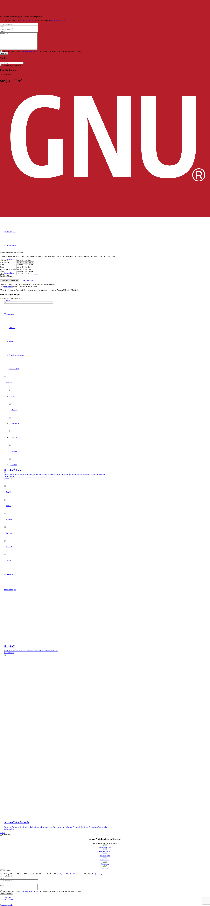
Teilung (2, 272)
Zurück (2, 833)
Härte (2, 267)
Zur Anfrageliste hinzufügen (9, 280)
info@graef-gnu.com (57, 20)
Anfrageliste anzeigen (26, 280)
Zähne (2, 274)
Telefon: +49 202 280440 (67, 874)
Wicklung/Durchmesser (8, 269)
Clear (36, 274)
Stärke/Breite (4, 262)
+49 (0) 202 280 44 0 (27, 20)
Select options (9, 476)
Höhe (2, 265)
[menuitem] (107, 897)
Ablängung (4, 260)
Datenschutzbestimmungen (30, 51)
